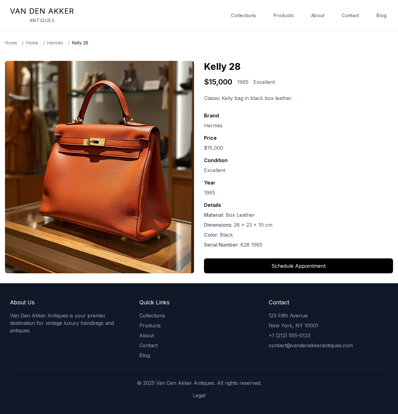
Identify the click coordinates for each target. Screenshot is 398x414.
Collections (243, 15)
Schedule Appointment (298, 266)
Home (11, 42)
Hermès (55, 42)
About (318, 15)
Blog (382, 15)
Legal (199, 395)
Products (284, 15)
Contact (350, 15)
